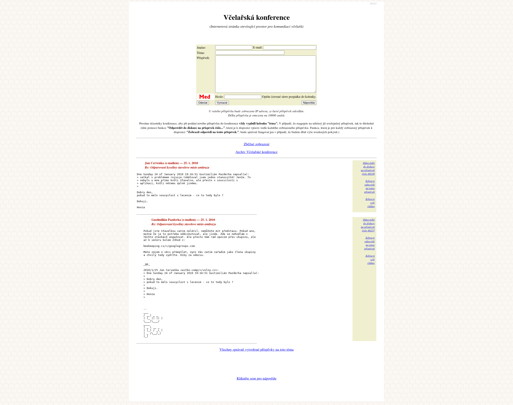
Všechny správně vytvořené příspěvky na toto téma (256, 349)
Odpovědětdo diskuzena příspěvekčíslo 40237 (368, 225)
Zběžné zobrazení (256, 143)
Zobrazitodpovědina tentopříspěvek (369, 186)
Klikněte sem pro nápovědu (256, 378)
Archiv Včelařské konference (256, 151)
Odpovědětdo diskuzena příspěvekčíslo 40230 (368, 168)
